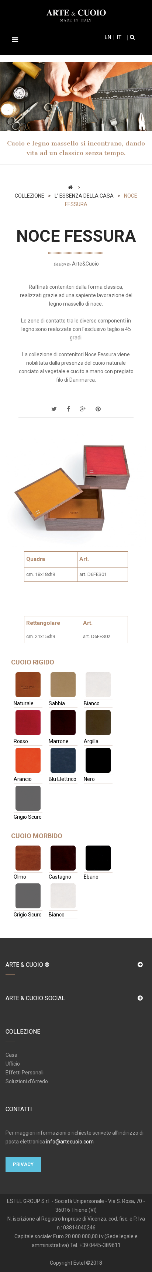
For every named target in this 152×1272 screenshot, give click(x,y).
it (118, 37)
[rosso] (28, 722)
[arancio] (28, 760)
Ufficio (13, 1064)
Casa (11, 1055)
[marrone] (63, 722)
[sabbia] (63, 684)
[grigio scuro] (28, 798)
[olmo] (28, 858)
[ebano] (98, 858)
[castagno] (63, 858)
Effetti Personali (25, 1072)
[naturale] (28, 684)
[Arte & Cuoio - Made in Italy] (76, 15)
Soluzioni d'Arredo (27, 1081)
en (108, 37)
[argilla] (98, 722)
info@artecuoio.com (70, 1142)
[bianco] (98, 684)
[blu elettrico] (63, 760)
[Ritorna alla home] (70, 187)
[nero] (98, 760)
